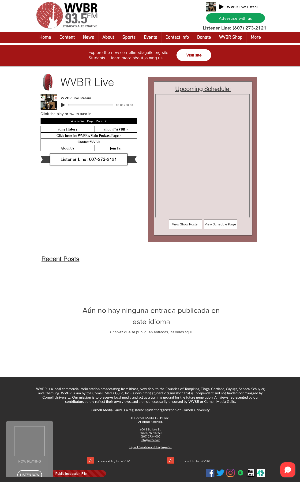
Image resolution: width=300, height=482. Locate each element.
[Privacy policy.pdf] (90, 461)
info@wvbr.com (150, 440)
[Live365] (251, 473)
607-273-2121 (103, 159)
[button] (67, 37)
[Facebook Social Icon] (210, 473)
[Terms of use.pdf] (170, 461)
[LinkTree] (261, 473)
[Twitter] (220, 473)
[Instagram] (230, 473)
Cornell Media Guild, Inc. (151, 418)
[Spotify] (240, 473)
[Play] (221, 6)
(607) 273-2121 (249, 28)
